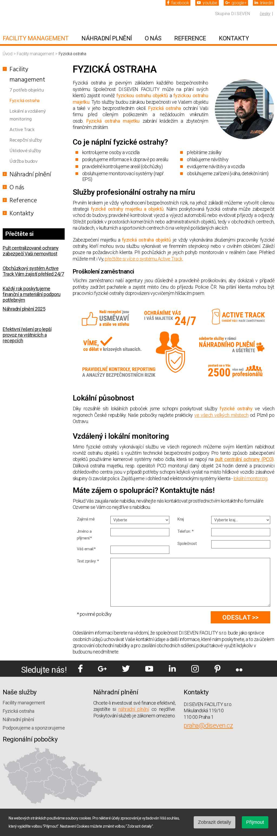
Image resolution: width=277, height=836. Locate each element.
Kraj (180, 519)
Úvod (8, 53)
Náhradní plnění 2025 (24, 297)
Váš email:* (86, 549)
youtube (210, 2)
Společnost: (187, 543)
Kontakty (234, 38)
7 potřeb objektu (26, 90)
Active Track (21, 130)
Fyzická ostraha (24, 101)
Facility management (36, 38)
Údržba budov (23, 161)
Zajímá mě (86, 519)
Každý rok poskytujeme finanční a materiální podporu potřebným (32, 282)
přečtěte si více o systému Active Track (143, 259)
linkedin (266, 2)
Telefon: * (185, 531)
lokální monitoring (250, 478)
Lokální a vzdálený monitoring (27, 115)
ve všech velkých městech (221, 415)
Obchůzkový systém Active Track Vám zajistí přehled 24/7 (33, 259)
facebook (180, 2)
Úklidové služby (25, 151)
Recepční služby (25, 140)
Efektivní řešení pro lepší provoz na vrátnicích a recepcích (27, 322)
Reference (190, 38)
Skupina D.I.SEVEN (232, 13)
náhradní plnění (133, 709)
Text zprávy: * (88, 561)
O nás (153, 38)
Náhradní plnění (106, 38)
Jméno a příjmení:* (84, 535)
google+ (239, 2)
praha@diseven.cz (208, 725)
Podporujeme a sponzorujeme (34, 728)
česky (265, 13)
